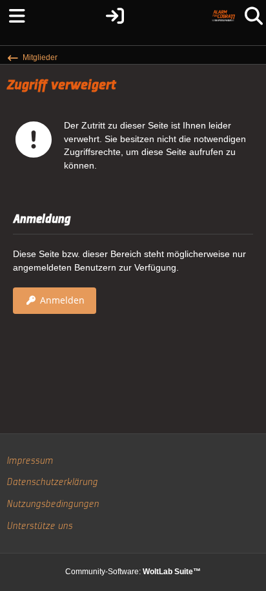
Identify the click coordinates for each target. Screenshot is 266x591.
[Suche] (253, 16)
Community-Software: (133, 571)
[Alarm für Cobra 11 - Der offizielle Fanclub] (223, 16)
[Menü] (12, 16)
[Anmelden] (115, 16)
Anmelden (62, 300)
